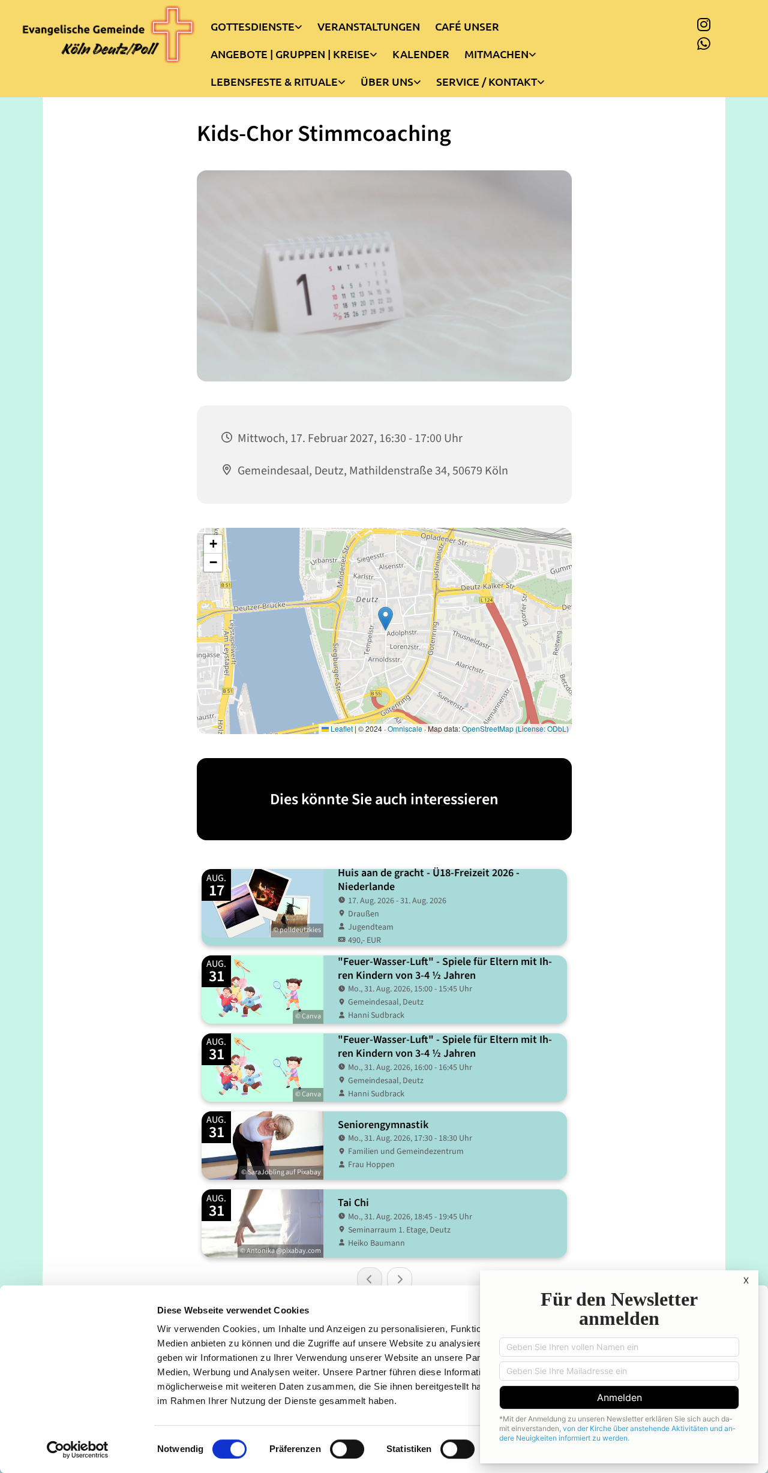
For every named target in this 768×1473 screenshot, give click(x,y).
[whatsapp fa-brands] (704, 43)
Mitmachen (496, 54)
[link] (264, 23)
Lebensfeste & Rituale (274, 81)
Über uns (387, 81)
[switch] (347, 1449)
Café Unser (467, 26)
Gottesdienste (253, 26)
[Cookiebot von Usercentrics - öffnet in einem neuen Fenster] (77, 1450)
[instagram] (704, 24)
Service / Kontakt (486, 81)
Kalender (420, 54)
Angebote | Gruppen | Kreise (290, 54)
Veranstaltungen (368, 26)
